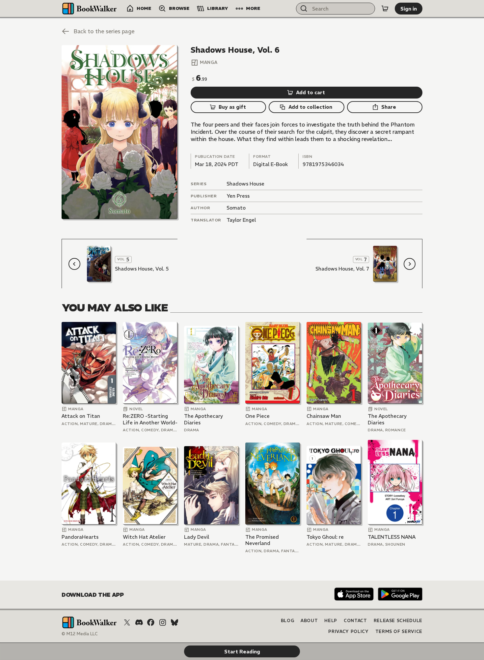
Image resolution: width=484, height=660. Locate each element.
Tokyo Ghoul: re (325, 537)
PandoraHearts (80, 537)
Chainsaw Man (324, 416)
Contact (355, 620)
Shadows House (245, 184)
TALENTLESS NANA (392, 537)
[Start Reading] (119, 132)
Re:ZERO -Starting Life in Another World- (150, 419)
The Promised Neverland (262, 540)
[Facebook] (151, 622)
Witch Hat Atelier (144, 537)
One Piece (257, 416)
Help (330, 620)
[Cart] (385, 8)
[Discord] (139, 622)
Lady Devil (196, 537)
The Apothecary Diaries (203, 419)
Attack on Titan (81, 416)
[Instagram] (163, 622)
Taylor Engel (241, 220)
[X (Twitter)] (127, 622)
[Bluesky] (174, 622)
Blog (287, 620)
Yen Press (238, 196)
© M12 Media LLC (80, 634)
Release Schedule (398, 620)
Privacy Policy (348, 631)
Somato (236, 208)
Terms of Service (398, 631)
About (309, 620)
